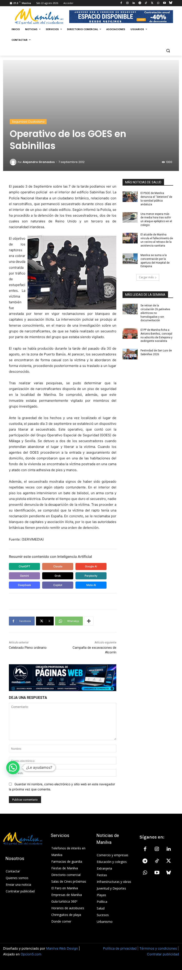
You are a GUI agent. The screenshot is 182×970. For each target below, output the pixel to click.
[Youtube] (164, 3)
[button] (168, 50)
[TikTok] (145, 3)
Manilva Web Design (62, 948)
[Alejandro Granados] (14, 162)
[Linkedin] (133, 3)
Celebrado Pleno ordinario (28, 648)
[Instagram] (127, 3)
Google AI (91, 566)
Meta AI (91, 585)
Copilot (57, 585)
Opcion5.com (31, 954)
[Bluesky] (170, 3)
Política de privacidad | (121, 948)
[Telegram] (139, 3)
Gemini (24, 575)
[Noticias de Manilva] (39, 16)
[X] (152, 3)
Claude (57, 566)
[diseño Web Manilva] (62, 677)
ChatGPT (24, 566)
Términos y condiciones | (159, 948)
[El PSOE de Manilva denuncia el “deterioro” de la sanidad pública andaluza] (130, 196)
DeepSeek (24, 585)
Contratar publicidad (163, 954)
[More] (88, 621)
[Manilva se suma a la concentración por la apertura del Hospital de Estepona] (130, 258)
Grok (58, 575)
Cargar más (146, 277)
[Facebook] (121, 3)
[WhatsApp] (158, 3)
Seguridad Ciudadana (28, 122)
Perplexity (91, 575)
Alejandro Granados (39, 162)
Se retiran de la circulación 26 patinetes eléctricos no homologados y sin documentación (155, 313)
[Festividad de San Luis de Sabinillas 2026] (130, 354)
